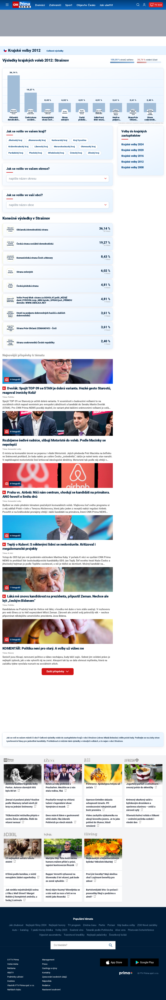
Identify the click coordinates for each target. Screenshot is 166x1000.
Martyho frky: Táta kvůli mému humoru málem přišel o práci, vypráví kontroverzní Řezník (61, 861)
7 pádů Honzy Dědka (42, 930)
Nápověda (46, 981)
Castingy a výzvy (49, 968)
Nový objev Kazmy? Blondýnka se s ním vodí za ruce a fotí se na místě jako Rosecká (63, 893)
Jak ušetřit (106, 5)
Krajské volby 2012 (132, 161)
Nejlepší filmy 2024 (36, 925)
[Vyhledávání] (138, 5)
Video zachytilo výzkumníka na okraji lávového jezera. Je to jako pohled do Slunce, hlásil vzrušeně (103, 820)
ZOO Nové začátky (147, 925)
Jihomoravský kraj (37, 140)
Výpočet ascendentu (50, 934)
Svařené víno (76, 930)
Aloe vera (120, 930)
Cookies (11, 981)
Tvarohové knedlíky (74, 934)
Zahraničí (55, 5)
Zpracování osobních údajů (54, 977)
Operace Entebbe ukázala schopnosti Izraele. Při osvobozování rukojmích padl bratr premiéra (101, 804)
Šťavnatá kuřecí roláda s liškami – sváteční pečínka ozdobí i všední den (142, 819)
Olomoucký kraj (88, 146)
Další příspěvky (56, 671)
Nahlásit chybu (14, 989)
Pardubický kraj (15, 153)
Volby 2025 (61, 930)
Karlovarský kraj (59, 140)
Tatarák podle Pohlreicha (99, 930)
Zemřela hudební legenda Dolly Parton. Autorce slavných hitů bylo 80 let (22, 787)
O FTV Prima (13, 959)
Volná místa (12, 964)
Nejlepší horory (57, 925)
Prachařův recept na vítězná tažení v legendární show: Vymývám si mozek (60, 803)
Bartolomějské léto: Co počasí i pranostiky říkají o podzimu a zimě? (102, 893)
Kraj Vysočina (79, 140)
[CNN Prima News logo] (21, 4)
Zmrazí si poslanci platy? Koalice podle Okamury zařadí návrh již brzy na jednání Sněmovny (22, 803)
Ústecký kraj (76, 153)
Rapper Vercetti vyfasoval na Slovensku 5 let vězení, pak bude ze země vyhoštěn (62, 877)
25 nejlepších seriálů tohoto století (20, 860)
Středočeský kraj (56, 153)
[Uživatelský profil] (144, 5)
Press (44, 964)
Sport (68, 5)
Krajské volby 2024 (132, 144)
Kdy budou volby (126, 925)
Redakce (46, 985)
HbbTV (10, 972)
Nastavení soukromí (51, 989)
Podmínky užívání (15, 977)
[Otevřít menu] (7, 5)
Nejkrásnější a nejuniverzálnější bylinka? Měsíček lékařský (102, 860)
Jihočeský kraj (15, 140)
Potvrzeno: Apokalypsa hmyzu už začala (103, 786)
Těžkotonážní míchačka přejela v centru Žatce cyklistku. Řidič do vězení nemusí (22, 819)
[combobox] (56, 178)
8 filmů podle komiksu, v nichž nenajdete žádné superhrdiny (21, 876)
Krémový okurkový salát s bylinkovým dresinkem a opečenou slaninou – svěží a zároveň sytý (140, 804)
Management (48, 959)
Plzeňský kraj (35, 153)
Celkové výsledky (55, 51)
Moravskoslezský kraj (64, 146)
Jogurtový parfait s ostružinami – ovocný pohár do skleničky (143, 786)
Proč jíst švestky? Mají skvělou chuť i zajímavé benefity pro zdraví (101, 877)
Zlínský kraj (93, 153)
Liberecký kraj (41, 146)
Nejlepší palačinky (97, 934)
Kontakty (46, 972)
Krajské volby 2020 (132, 150)
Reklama (11, 968)
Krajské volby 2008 (132, 167)
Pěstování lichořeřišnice (141, 930)
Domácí (40, 5)
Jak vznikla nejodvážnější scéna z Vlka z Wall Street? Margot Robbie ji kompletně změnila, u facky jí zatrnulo (22, 894)
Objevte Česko (86, 5)
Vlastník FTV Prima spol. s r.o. (20, 985)
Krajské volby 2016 (132, 155)
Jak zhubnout (16, 925)
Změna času (89, 925)
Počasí (111, 925)
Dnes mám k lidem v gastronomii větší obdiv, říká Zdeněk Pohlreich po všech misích (62, 819)
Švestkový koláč (118, 934)
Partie (102, 925)
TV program (74, 925)
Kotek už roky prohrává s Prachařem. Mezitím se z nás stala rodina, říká (60, 787)
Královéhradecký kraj (18, 146)
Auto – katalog (20, 930)
